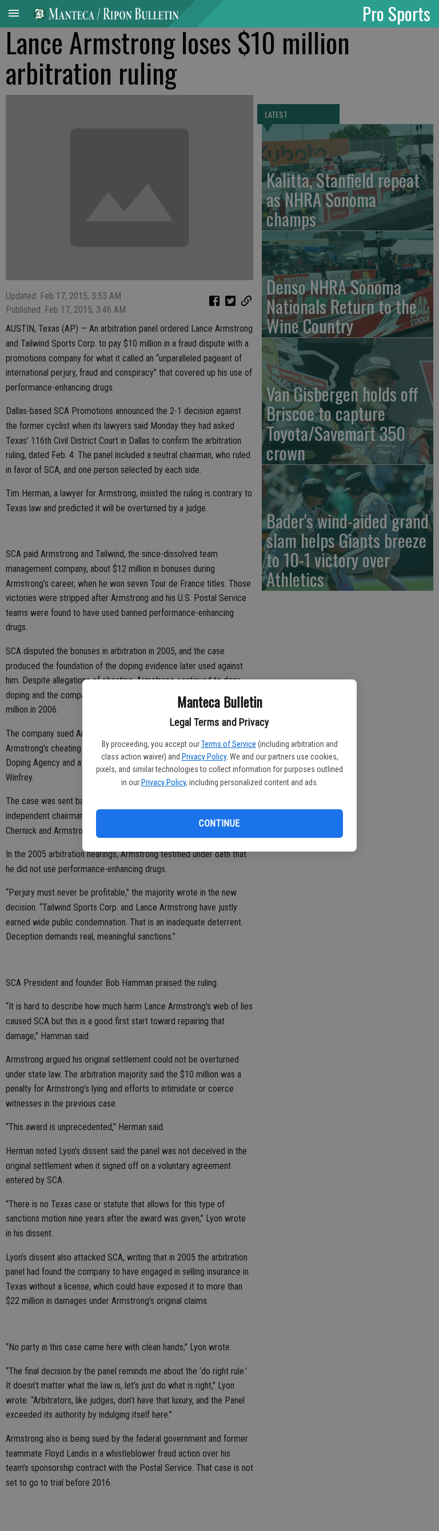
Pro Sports (396, 13)
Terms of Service (228, 744)
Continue (219, 823)
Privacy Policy (204, 756)
